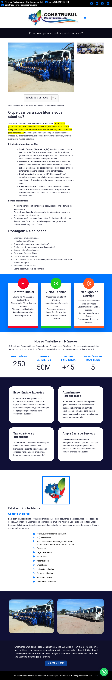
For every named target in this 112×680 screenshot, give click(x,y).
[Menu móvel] (84, 17)
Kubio (95, 675)
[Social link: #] (91, 3)
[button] (41, 125)
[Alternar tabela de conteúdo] (52, 98)
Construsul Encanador (54, 106)
